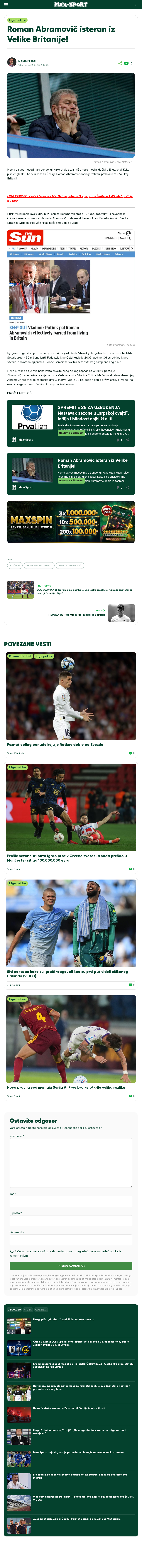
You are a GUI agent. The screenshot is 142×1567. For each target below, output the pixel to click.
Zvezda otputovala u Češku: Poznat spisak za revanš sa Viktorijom (77, 1519)
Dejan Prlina (27, 61)
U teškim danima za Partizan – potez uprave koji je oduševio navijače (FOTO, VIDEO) (83, 1498)
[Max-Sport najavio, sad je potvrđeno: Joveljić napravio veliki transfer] (19, 1459)
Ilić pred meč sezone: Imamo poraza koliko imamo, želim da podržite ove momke (80, 1476)
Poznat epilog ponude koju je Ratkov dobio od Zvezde (55, 744)
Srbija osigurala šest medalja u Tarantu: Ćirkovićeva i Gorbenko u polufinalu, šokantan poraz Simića (83, 1365)
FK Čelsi (15, 565)
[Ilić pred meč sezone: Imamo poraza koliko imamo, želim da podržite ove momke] (19, 1481)
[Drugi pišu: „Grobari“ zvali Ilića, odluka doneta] (19, 1326)
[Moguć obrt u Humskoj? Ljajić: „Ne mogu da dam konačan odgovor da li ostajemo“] (19, 1437)
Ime (13, 1194)
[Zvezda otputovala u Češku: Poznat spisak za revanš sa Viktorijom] (19, 1526)
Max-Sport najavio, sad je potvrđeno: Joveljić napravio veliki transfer (78, 1452)
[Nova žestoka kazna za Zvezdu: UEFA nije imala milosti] (19, 1415)
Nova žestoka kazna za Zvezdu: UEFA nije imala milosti (69, 1408)
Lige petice (17, 20)
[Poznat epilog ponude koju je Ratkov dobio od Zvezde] (71, 696)
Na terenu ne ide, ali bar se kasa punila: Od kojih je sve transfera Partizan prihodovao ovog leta (81, 1387)
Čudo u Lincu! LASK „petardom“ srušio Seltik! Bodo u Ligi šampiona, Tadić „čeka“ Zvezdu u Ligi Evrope (81, 1343)
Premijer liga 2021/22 (39, 565)
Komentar (17, 1136)
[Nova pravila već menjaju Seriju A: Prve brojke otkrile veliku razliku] (71, 1039)
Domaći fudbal (20, 656)
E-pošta (16, 1213)
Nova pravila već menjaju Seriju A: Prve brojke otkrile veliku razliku (66, 1087)
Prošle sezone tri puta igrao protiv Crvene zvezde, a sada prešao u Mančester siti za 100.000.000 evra (67, 858)
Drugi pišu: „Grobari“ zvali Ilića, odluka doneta (63, 1319)
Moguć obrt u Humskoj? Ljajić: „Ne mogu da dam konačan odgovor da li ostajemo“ (79, 1432)
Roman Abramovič (70, 565)
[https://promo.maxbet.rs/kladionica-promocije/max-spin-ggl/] (71, 522)
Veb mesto (17, 1232)
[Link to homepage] (71, 4)
